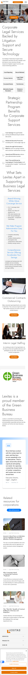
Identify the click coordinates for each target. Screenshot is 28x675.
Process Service (8, 78)
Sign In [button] (4, 645)
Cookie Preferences (14, 664)
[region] (14, 662)
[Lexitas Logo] (14, 631)
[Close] (26, 650)
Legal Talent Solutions (20, 78)
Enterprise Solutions (20, 90)
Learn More (14, 315)
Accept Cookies (14, 672)
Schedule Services (17, 2)
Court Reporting (8, 72)
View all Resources (14, 510)
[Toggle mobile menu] (26, 2)
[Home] (4, 2)
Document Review (8, 84)
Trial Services (19, 84)
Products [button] (5, 640)
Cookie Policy (15, 661)
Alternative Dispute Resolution (8, 90)
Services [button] (5, 636)
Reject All (14, 668)
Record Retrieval (20, 72)
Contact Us (14, 17)
